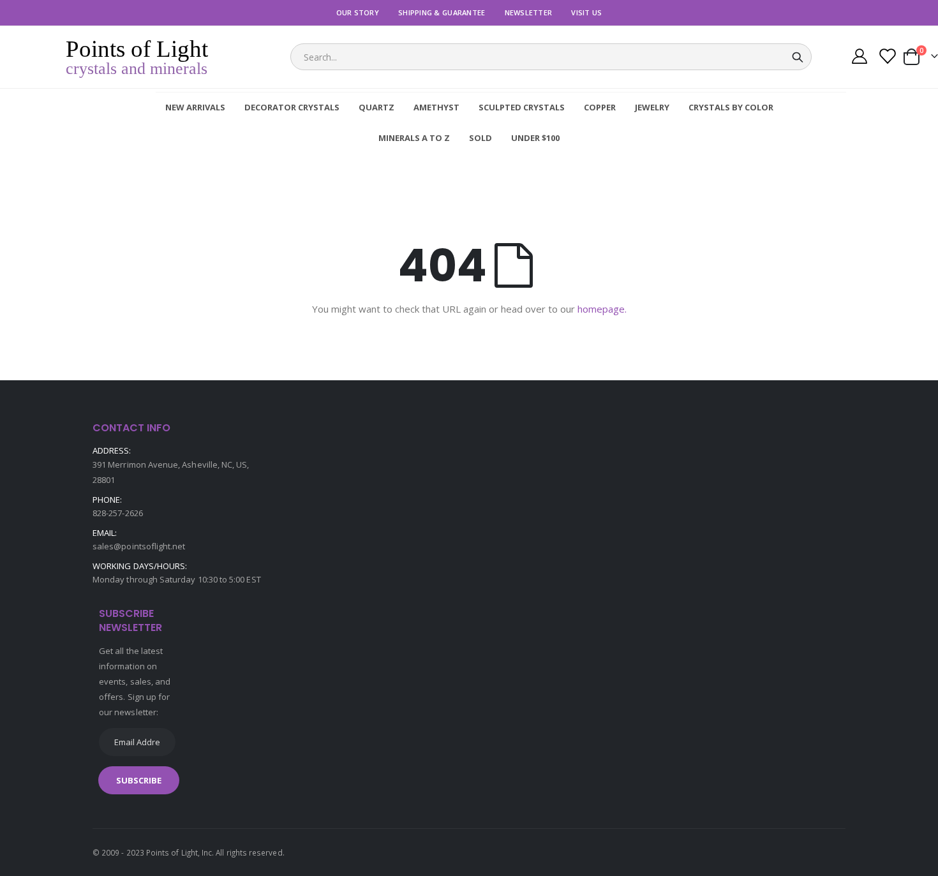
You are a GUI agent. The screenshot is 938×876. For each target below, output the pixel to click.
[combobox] (551, 57)
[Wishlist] (886, 58)
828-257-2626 (118, 513)
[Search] (797, 57)
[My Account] (859, 58)
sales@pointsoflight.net (139, 546)
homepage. (602, 308)
